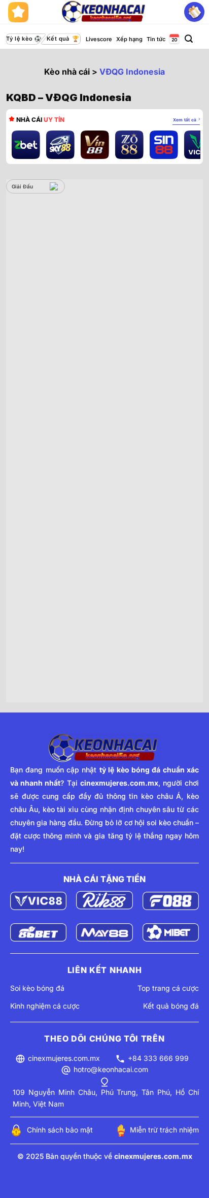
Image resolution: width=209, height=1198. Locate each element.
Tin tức (156, 39)
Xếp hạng (129, 39)
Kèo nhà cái (67, 72)
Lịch (173, 39)
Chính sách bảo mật (60, 1129)
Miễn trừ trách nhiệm (164, 1129)
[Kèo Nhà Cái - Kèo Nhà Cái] (104, 11)
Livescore (99, 39)
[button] (189, 39)
